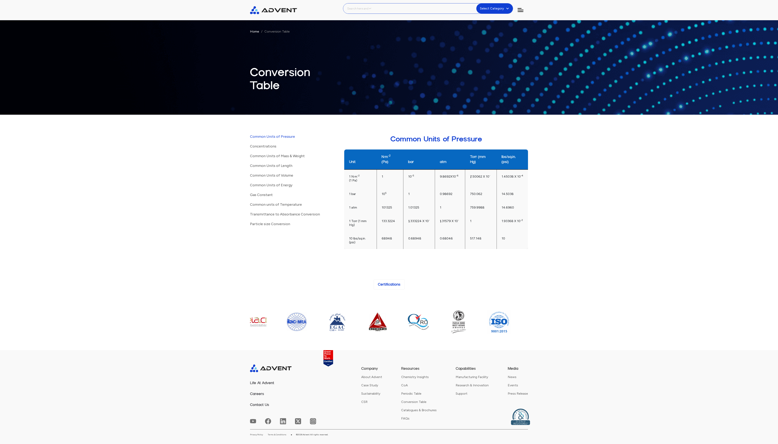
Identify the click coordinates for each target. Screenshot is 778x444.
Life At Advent (262, 383)
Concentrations (263, 146)
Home (254, 31)
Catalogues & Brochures (419, 410)
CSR (364, 402)
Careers (257, 394)
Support (461, 393)
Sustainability (370, 393)
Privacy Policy (256, 434)
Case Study (369, 385)
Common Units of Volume (271, 175)
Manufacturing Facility (472, 377)
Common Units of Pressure (272, 136)
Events (513, 385)
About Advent (371, 377)
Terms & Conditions (277, 434)
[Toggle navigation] (523, 10)
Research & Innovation (472, 385)
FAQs (405, 418)
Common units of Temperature (276, 204)
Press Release (518, 393)
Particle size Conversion (270, 224)
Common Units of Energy (271, 185)
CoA (404, 385)
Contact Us (259, 405)
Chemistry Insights (415, 377)
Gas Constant (261, 195)
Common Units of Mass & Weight (277, 156)
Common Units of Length (271, 165)
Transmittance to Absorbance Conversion (285, 214)
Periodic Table (411, 393)
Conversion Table (413, 402)
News (512, 377)
